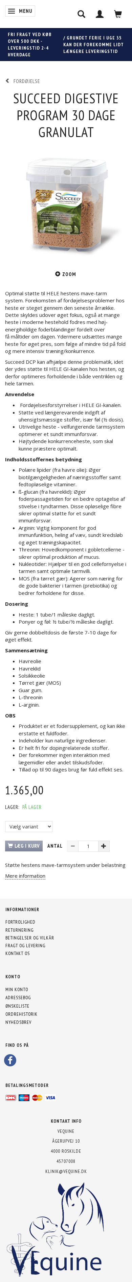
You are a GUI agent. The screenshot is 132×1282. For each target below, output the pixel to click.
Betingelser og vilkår (29, 938)
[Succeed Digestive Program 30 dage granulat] (66, 201)
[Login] (99, 14)
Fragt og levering (25, 946)
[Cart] (118, 14)
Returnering (19, 930)
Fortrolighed (20, 922)
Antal (55, 846)
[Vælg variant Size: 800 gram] (28, 826)
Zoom (69, 274)
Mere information (25, 875)
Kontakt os (17, 953)
